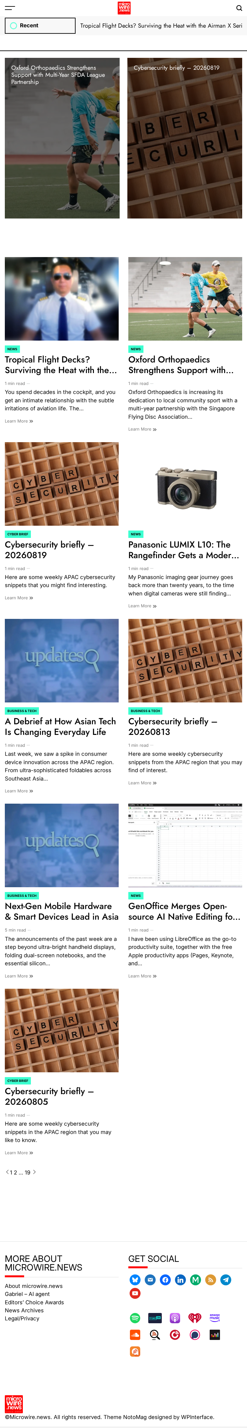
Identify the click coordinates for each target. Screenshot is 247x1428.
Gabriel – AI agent (27, 1294)
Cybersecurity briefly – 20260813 (173, 726)
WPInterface (197, 1417)
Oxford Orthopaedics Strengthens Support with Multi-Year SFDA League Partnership (58, 74)
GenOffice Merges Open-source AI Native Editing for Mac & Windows (182, 916)
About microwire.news (34, 1286)
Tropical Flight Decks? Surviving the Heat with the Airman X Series (57, 370)
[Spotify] (138, 1318)
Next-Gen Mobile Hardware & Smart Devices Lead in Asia (62, 911)
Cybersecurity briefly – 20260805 (49, 1096)
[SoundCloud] (138, 1335)
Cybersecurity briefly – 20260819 (177, 67)
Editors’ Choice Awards (34, 1302)
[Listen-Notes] (158, 1335)
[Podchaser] (198, 1335)
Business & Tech (21, 711)
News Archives (24, 1310)
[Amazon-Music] (218, 1318)
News (12, 349)
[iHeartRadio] (198, 1318)
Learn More (17, 421)
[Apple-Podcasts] (178, 1318)
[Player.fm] (178, 1335)
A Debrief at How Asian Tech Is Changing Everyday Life (60, 726)
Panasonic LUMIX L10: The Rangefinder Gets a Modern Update (182, 555)
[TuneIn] (158, 1318)
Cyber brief (17, 534)
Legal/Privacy (22, 1318)
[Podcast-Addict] (138, 1351)
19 (27, 1172)
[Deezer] (218, 1335)
